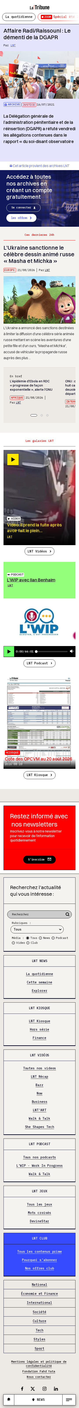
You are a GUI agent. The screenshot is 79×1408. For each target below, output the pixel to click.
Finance (39, 1038)
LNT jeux (39, 1191)
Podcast (17, 574)
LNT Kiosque (37, 775)
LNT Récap (39, 1077)
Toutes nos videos (39, 1068)
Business (39, 1102)
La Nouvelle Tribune (39, 5)
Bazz (39, 1085)
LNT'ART (39, 1110)
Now (40, 1093)
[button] (34, 415)
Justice (29, 105)
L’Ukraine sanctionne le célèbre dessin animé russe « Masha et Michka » (39, 254)
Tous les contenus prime (39, 1252)
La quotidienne (18, 17)
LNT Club (39, 1238)
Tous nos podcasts (39, 1157)
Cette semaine (39, 982)
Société (39, 1312)
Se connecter (21, 207)
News (46, 938)
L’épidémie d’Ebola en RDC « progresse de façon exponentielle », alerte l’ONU (31, 385)
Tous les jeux (39, 1205)
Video (20, 943)
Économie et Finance (39, 1294)
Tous (34, 938)
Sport (39, 1349)
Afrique (17, 397)
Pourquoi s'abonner (39, 1260)
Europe (9, 270)
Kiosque (13, 752)
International (39, 1303)
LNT (13, 45)
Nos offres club (39, 1268)
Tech (39, 1330)
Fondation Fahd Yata (38, 1371)
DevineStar (39, 1221)
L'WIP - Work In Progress (39, 1166)
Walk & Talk (39, 1119)
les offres (19, 218)
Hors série (39, 1030)
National (39, 1284)
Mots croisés (39, 1213)
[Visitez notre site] (9, 1399)
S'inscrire (36, 859)
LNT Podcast (37, 663)
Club (34, 943)
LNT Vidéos (37, 551)
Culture (39, 1321)
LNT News (39, 961)
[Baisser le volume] (72, 651)
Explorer (39, 991)
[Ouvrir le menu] (69, 1400)
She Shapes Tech (39, 1127)
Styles (39, 1339)
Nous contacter (39, 1377)
